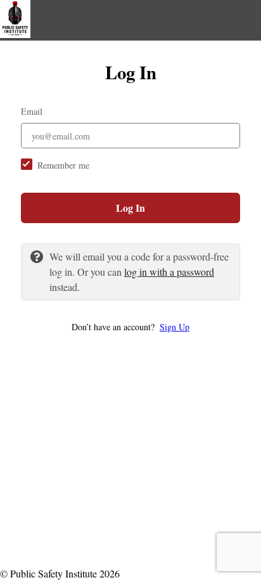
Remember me (63, 165)
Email (31, 111)
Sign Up (174, 327)
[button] (130, 327)
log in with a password (169, 271)
